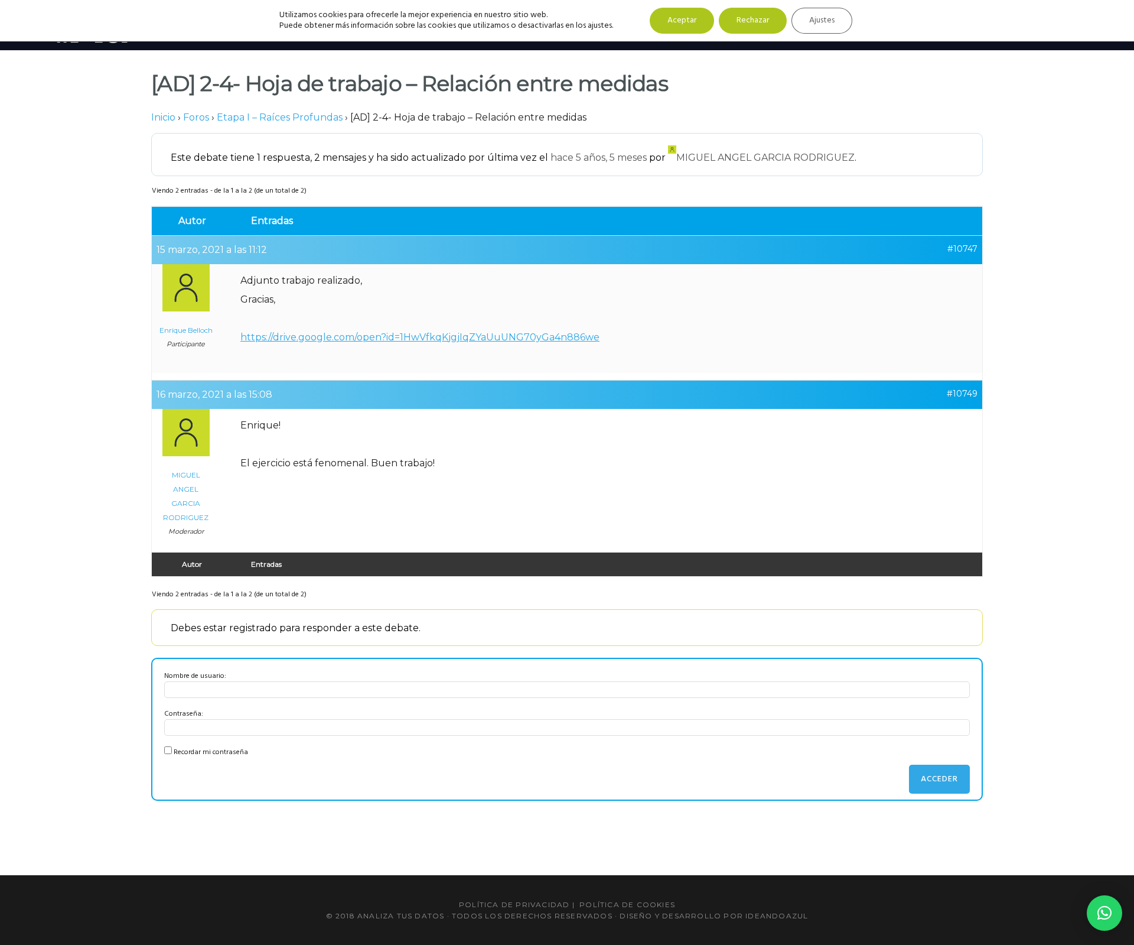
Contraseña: (183, 714)
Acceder (939, 779)
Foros (196, 117)
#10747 (962, 248)
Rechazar (753, 20)
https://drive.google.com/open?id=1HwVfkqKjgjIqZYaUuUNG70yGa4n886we (419, 337)
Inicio (163, 117)
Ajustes (822, 20)
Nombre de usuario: (195, 676)
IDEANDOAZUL (776, 915)
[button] (1104, 913)
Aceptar (681, 20)
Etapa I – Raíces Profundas (280, 117)
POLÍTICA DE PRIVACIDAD (514, 904)
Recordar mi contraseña (211, 752)
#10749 (962, 393)
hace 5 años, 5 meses (598, 157)
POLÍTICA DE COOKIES (627, 904)
